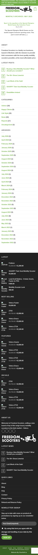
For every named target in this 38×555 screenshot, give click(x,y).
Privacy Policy (6, 498)
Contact (4, 495)
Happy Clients (6, 109)
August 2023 (6, 212)
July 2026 (4, 136)
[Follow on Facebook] (3, 431)
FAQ (3, 491)
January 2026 (6, 147)
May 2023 (4, 223)
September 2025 (7, 155)
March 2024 (5, 185)
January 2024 (6, 193)
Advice (4, 106)
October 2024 (6, 163)
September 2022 (7, 242)
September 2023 (7, 208)
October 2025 (6, 151)
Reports (4, 121)
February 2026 (6, 144)
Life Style (4, 113)
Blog (3, 487)
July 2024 (4, 174)
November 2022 (7, 239)
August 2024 (6, 170)
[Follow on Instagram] (6, 431)
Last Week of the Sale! (15, 81)
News (3, 117)
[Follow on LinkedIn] (13, 431)
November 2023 (7, 201)
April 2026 (5, 140)
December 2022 (7, 235)
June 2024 (5, 178)
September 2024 (7, 166)
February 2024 (6, 189)
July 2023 (4, 216)
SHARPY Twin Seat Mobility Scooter (20, 87)
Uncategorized (6, 125)
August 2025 (6, 159)
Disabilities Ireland (13, 92)
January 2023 (6, 231)
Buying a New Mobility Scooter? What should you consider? (20, 70)
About (3, 483)
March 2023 (5, 227)
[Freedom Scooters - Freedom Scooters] (18, 9)
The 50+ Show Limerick (15, 75)
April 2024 (5, 182)
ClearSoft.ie (23, 552)
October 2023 (6, 204)
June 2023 (5, 220)
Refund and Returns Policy (11, 502)
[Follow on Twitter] (10, 431)
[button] (2, 9)
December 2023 (7, 197)
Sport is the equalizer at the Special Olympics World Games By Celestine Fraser (19, 24)
